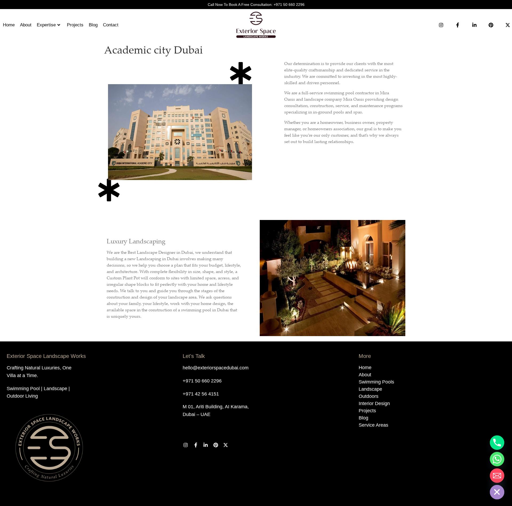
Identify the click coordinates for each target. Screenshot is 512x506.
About (25, 24)
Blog (93, 24)
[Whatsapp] (497, 459)
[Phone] (497, 442)
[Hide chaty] (497, 492)
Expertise (46, 24)
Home (9, 24)
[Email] (497, 475)
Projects (75, 24)
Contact (110, 24)
